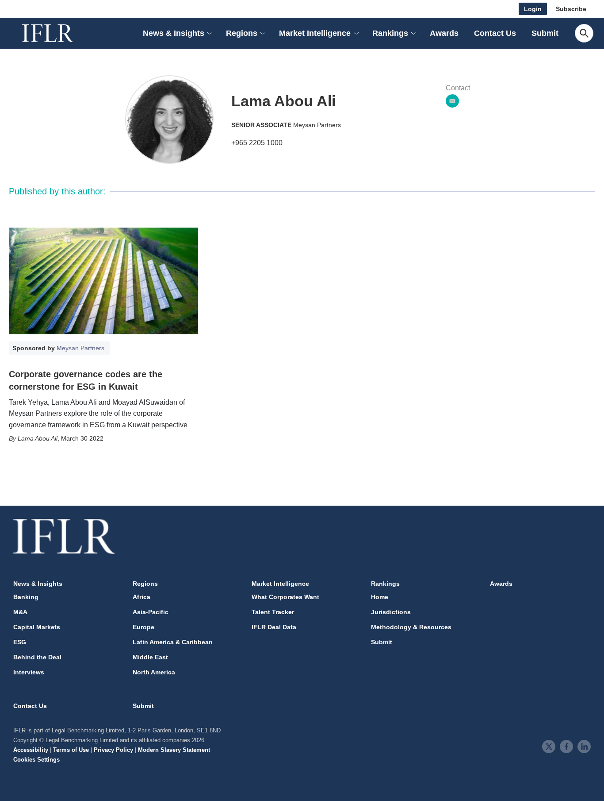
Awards (444, 33)
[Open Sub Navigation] (209, 33)
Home (379, 597)
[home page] (57, 33)
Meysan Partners (317, 124)
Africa (141, 597)
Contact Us (495, 33)
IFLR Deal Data (274, 627)
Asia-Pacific (150, 612)
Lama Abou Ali (37, 438)
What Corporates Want (285, 597)
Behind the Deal (37, 657)
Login (533, 8)
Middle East (150, 657)
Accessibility (30, 750)
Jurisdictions (391, 612)
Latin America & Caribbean (173, 642)
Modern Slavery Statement (174, 750)
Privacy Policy (113, 750)
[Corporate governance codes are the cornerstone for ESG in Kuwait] (103, 281)
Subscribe (571, 8)
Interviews (28, 672)
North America (154, 672)
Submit (544, 33)
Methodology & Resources (411, 627)
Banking (25, 597)
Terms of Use (71, 750)
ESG (19, 642)
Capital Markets (36, 627)
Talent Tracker (273, 612)
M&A (20, 612)
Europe (143, 627)
